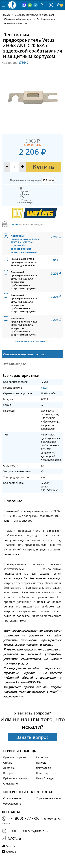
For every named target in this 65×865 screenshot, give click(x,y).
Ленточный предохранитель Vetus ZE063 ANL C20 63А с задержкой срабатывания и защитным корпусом (25, 244)
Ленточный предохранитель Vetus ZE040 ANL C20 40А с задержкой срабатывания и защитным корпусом (24, 280)
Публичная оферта (15, 778)
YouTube (11, 851)
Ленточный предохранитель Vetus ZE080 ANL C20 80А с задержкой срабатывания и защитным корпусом (24, 326)
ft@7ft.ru (14, 838)
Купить (43, 167)
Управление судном (48, 798)
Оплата (7, 762)
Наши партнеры (46, 773)
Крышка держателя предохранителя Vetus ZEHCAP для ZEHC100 (24, 262)
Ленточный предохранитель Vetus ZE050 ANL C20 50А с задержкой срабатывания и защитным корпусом (24, 303)
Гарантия (42, 757)
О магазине (10, 783)
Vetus (44, 387)
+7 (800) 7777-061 (25, 818)
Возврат (8, 773)
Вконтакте (12, 846)
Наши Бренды (45, 778)
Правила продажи (14, 757)
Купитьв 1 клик (24, 192)
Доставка (9, 768)
